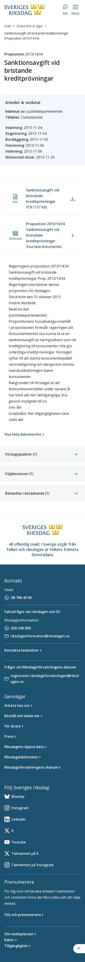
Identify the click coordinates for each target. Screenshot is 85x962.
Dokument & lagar (30, 26)
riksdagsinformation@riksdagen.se (40, 636)
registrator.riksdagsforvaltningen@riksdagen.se (44, 678)
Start (7, 26)
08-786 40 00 (21, 597)
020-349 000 (21, 628)
